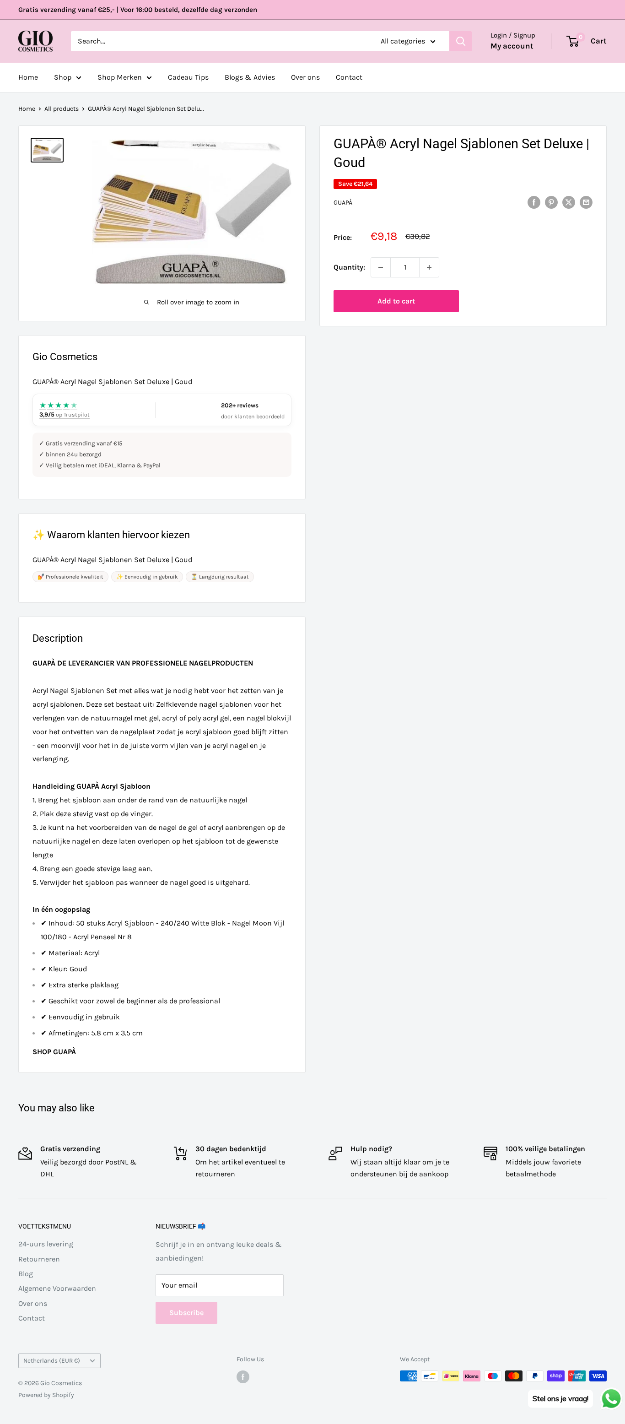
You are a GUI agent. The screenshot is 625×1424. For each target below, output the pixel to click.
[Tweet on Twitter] (568, 202)
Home (28, 77)
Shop (62, 77)
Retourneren (39, 1259)
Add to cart (396, 301)
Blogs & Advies (250, 77)
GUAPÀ (343, 202)
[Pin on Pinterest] (551, 202)
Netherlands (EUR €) (51, 1360)
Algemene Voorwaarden (57, 1288)
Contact (349, 77)
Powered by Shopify (46, 1395)
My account (511, 45)
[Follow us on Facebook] (243, 1376)
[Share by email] (586, 202)
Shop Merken (119, 77)
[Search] (460, 41)
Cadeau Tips (188, 77)
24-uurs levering (45, 1244)
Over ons (305, 77)
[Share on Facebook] (534, 202)
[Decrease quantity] (380, 267)
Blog (25, 1273)
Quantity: (349, 267)
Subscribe (186, 1312)
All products (61, 109)
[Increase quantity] (429, 267)
